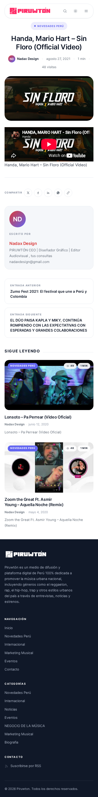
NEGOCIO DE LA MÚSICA (25, 726)
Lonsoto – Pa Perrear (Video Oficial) (38, 417)
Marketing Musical (19, 653)
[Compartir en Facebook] (38, 193)
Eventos (11, 661)
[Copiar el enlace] (68, 193)
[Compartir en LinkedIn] (48, 193)
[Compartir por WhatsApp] (58, 193)
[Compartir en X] (28, 193)
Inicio (9, 628)
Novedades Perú (50, 26)
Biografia (11, 742)
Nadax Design (28, 59)
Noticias (11, 709)
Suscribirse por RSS (25, 766)
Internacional (15, 644)
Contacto (12, 669)
